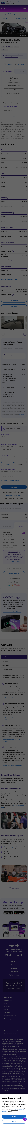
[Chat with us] (25, 1119)
